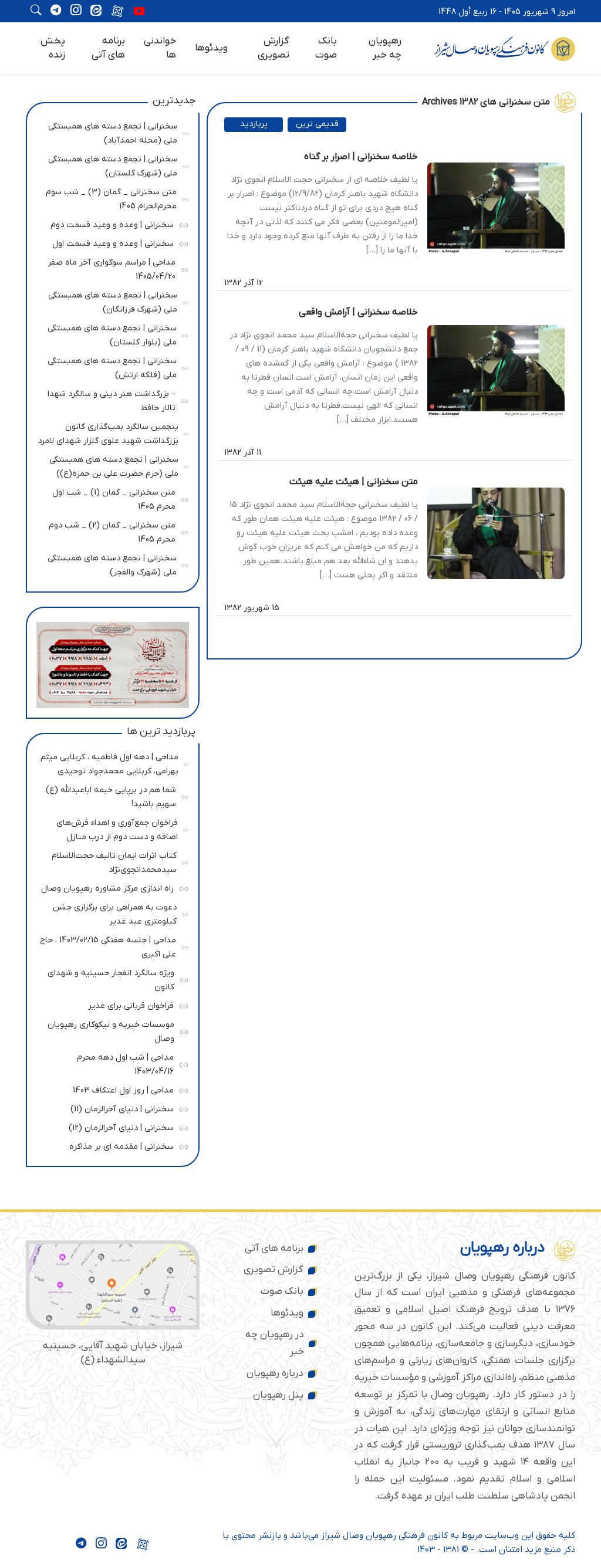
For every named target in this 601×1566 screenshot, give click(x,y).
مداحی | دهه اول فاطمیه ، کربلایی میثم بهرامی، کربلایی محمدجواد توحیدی (109, 762)
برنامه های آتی (108, 48)
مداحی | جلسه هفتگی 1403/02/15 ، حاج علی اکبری (108, 945)
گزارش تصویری (273, 48)
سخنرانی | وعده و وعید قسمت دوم (110, 223)
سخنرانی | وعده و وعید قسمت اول (110, 242)
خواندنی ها (160, 48)
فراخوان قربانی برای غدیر (110, 1004)
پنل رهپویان (278, 1395)
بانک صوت (326, 48)
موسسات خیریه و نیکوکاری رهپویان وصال (110, 1030)
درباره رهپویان (275, 1373)
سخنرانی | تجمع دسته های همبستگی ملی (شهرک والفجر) (111, 563)
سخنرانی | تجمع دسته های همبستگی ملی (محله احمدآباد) (111, 131)
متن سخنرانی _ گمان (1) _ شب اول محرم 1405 (110, 497)
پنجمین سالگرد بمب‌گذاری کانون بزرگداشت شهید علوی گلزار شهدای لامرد (108, 432)
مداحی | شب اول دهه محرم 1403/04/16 (110, 1062)
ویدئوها (211, 48)
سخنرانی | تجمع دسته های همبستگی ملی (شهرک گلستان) (111, 164)
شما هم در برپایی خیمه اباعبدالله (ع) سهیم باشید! (111, 795)
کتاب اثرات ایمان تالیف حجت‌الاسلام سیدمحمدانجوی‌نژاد (111, 861)
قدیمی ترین (317, 124)
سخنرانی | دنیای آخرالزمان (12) (110, 1126)
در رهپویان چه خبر (274, 1343)
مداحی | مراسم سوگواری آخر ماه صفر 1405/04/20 (110, 267)
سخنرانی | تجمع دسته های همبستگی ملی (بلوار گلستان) (111, 333)
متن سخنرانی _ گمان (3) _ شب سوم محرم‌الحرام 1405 (111, 197)
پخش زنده (52, 48)
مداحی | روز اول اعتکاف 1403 (110, 1088)
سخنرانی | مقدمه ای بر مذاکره (110, 1145)
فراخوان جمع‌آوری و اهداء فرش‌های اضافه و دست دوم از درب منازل (112, 828)
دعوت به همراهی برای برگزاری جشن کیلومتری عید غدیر (111, 912)
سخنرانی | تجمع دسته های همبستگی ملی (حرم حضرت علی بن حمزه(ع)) (112, 465)
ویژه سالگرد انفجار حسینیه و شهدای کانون (110, 978)
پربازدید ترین (254, 125)
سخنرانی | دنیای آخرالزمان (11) (110, 1107)
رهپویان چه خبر (385, 48)
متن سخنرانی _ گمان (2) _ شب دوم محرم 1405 (110, 530)
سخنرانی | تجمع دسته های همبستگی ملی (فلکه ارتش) (111, 366)
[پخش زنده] (139, 12)
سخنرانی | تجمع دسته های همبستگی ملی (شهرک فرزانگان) (111, 300)
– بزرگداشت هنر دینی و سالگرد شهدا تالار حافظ (110, 399)
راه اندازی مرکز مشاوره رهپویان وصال (107, 887)
